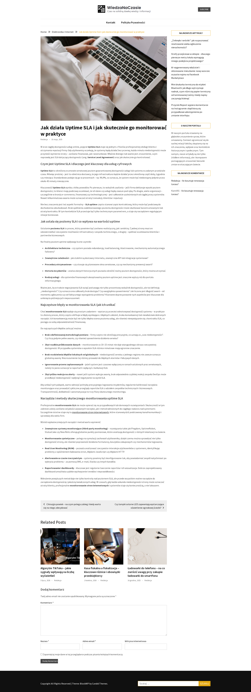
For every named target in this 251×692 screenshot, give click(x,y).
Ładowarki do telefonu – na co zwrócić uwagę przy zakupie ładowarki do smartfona (146, 571)
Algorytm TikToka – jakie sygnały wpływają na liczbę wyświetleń (57, 571)
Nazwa (45, 641)
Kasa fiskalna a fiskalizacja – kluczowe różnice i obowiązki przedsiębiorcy (102, 571)
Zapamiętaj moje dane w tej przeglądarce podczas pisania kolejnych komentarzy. (83, 654)
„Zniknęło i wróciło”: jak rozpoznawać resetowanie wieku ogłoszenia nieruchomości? (189, 44)
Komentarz (47, 602)
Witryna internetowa (135, 641)
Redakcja (44, 139)
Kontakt (110, 22)
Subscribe (204, 9)
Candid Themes (99, 683)
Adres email (89, 641)
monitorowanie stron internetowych (90, 412)
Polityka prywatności (133, 22)
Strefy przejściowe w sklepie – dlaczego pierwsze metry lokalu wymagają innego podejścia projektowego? (190, 57)
